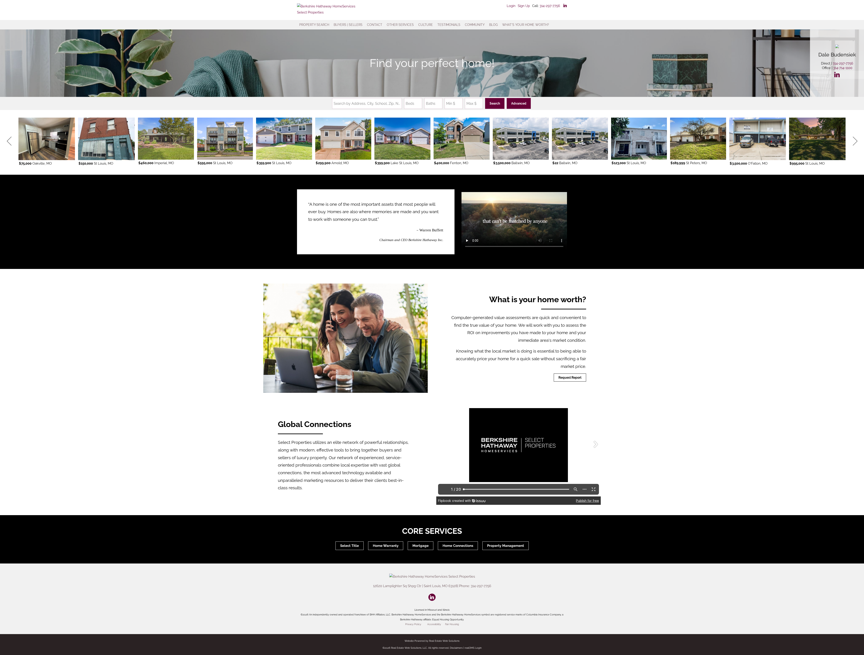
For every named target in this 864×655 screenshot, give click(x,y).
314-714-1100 (842, 68)
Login (511, 6)
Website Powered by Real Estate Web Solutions (432, 640)
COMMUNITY (475, 25)
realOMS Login (473, 647)
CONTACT (374, 25)
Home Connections (458, 546)
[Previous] (9, 141)
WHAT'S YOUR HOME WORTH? (525, 25)
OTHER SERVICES (400, 25)
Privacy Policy (413, 624)
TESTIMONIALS (448, 25)
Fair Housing (452, 624)
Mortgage (420, 546)
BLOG (493, 25)
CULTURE (425, 25)
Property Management (505, 546)
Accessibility (434, 624)
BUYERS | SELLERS (348, 25)
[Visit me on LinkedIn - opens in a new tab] (565, 6)
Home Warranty (385, 546)
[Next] (855, 141)
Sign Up (524, 6)
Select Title (349, 546)
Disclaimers (456, 647)
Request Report (569, 377)
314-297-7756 (550, 6)
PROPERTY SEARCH (314, 25)
